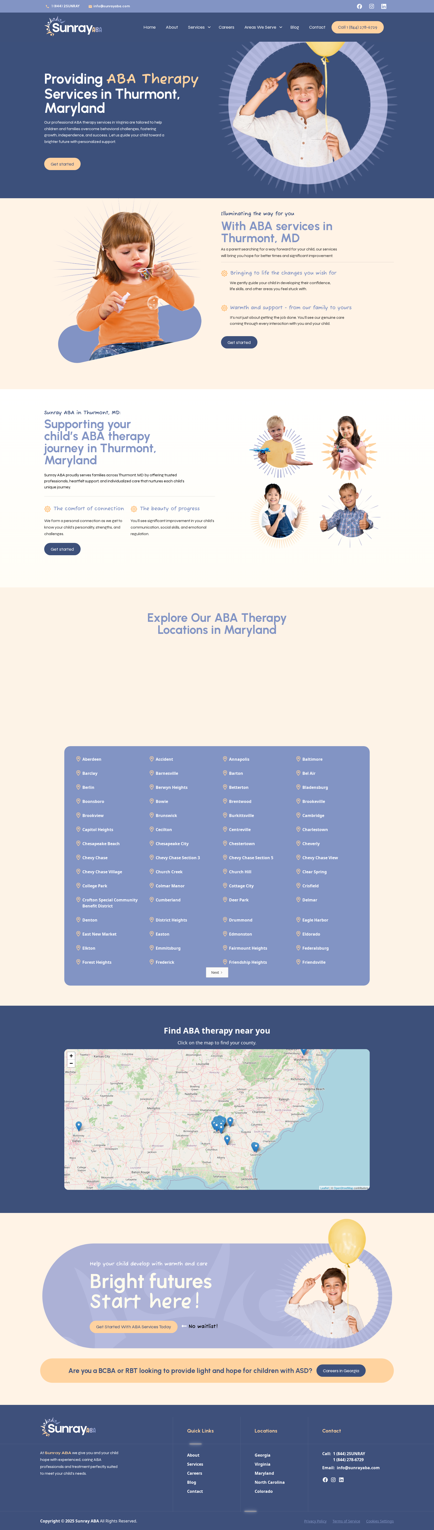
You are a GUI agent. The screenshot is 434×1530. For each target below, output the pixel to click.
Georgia (262, 1455)
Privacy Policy (315, 1521)
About (172, 27)
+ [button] (71, 1056)
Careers (226, 27)
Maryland (264, 1473)
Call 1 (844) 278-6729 (357, 27)
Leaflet (324, 1188)
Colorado (264, 1491)
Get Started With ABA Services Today (133, 1327)
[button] (198, 27)
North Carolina (270, 1482)
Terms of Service (346, 1521)
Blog (294, 27)
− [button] (71, 1063)
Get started (62, 164)
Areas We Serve (260, 27)
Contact (317, 27)
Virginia (262, 1464)
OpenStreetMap (343, 1188)
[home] (73, 27)
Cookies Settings (380, 1521)
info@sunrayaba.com (111, 6)
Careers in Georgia (341, 1370)
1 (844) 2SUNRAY (65, 6)
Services (196, 27)
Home (149, 27)
